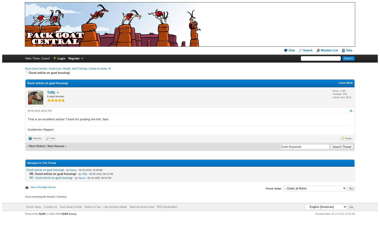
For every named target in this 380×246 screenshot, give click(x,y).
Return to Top (93, 207)
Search (307, 50)
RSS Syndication (167, 207)
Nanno (73, 170)
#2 (351, 110)
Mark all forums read (142, 207)
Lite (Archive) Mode (115, 207)
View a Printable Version (43, 187)
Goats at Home (98, 68)
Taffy (51, 92)
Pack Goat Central (36, 68)
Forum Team (33, 207)
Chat (291, 50)
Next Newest (56, 146)
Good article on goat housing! (45, 170)
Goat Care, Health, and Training (68, 68)
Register (74, 58)
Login (61, 58)
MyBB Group (68, 214)
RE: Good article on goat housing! (51, 177)
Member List (329, 50)
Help (349, 50)
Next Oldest (37, 146)
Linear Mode (345, 82)
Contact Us (50, 207)
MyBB (42, 214)
